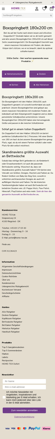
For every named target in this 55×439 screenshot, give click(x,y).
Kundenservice (8, 283)
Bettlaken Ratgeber (11, 325)
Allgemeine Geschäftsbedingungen (17, 266)
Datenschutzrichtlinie (11, 273)
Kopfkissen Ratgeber (11, 318)
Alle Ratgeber (8, 311)
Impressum (7, 269)
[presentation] (3, 2)
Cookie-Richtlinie (9, 276)
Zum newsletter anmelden (24, 410)
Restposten (7, 360)
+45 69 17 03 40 (18, 228)
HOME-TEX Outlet (10, 363)
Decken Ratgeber (10, 315)
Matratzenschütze (15, 74)
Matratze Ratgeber (10, 328)
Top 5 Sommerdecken (12, 350)
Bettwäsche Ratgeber (12, 321)
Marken (5, 354)
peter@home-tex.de (18, 237)
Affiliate (5, 296)
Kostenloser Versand (11, 289)
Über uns (6, 279)
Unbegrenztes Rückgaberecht (15, 286)
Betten (15, 85)
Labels (5, 357)
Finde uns (6, 244)
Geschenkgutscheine (11, 293)
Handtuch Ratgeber (11, 331)
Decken (42, 74)
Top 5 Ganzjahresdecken (13, 347)
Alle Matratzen (42, 85)
